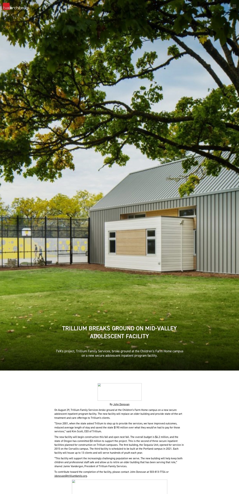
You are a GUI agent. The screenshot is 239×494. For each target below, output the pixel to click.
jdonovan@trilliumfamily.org (70, 476)
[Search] (229, 6)
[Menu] (234, 6)
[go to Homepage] (16, 6)
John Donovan (121, 404)
